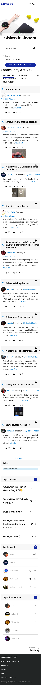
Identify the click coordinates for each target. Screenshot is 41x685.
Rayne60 (10, 431)
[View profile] (3, 95)
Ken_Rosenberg (13, 95)
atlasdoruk (11, 253)
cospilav (10, 357)
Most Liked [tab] (23, 76)
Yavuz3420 (11, 212)
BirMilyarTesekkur (10, 469)
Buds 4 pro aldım (11, 511)
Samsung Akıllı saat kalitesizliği (21, 121)
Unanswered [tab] (8, 82)
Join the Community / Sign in (20, 65)
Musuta (10, 289)
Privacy (4, 665)
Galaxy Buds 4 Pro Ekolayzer (19, 384)
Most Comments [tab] (9, 79)
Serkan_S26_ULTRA (15, 128)
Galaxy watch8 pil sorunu (17, 283)
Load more (19, 458)
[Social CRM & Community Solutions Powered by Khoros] (34, 649)
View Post (17, 108)
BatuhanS (10, 391)
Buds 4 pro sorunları (15, 206)
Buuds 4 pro (11, 89)
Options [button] (34, 56)
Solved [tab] (23, 79)
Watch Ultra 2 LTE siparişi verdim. (15, 501)
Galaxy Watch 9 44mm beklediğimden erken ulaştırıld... (14, 524)
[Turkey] (7, 4)
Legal (3, 670)
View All (20, 479)
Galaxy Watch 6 (11, 536)
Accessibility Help (9, 657)
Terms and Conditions (10, 661)
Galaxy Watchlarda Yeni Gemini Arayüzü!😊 (15, 488)
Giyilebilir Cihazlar (8, 99)
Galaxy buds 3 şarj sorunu (18, 317)
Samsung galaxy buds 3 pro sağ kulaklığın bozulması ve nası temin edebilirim (22, 245)
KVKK (3, 674)
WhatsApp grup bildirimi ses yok (21, 351)
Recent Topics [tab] (8, 76)
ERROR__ (10, 175)
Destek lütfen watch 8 (16, 425)
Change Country (8, 678)
